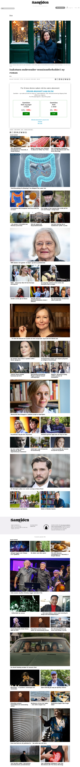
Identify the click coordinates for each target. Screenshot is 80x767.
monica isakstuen (28, 129)
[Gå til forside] (40, 2)
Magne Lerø (32, 526)
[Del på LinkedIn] (59, 79)
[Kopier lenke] (63, 79)
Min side (40, 123)
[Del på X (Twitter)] (57, 79)
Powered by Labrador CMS (40, 537)
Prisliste (40, 121)
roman (11, 129)
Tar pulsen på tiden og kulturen (40, 6)
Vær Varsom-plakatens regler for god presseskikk (60, 525)
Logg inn (70, 8)
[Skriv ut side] (67, 79)
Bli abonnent (60, 8)
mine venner (17, 129)
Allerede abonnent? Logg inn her (40, 91)
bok (22, 129)
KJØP (26, 113)
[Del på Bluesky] (65, 79)
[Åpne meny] (77, 8)
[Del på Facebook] (55, 79)
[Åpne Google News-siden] (69, 79)
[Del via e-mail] (61, 79)
